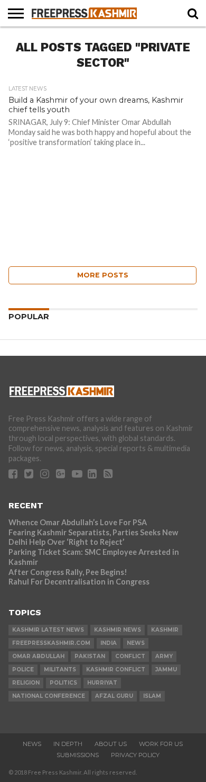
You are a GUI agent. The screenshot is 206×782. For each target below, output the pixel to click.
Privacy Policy (135, 755)
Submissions (78, 755)
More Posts (102, 275)
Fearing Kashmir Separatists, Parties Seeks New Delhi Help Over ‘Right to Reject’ (93, 537)
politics (63, 682)
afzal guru (114, 696)
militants (60, 669)
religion (26, 682)
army (164, 656)
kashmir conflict (115, 669)
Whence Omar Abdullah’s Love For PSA (77, 522)
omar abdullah (38, 656)
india (108, 643)
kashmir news (117, 629)
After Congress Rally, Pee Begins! (67, 572)
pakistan (89, 656)
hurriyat (102, 682)
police (23, 669)
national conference (48, 696)
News (32, 744)
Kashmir (165, 629)
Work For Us (161, 744)
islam (152, 696)
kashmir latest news (48, 629)
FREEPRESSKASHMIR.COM (51, 643)
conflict (130, 656)
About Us (111, 744)
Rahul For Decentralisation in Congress (78, 581)
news (136, 643)
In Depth (67, 744)
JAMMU (166, 669)
